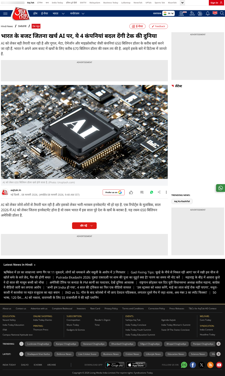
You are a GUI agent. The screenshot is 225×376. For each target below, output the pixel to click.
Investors (81, 308)
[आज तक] (21, 14)
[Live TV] (215, 13)
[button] (218, 344)
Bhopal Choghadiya (176, 343)
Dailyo (24, 364)
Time (97, 324)
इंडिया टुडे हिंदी (71, 2)
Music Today (73, 324)
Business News (111, 354)
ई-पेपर (40, 2)
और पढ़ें (83, 225)
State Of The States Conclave (175, 329)
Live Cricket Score (87, 354)
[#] (151, 193)
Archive (51, 364)
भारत (55, 13)
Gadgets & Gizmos (76, 329)
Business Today (110, 2)
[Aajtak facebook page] (193, 365)
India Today (57, 2)
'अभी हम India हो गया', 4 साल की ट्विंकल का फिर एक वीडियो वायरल (91, 287)
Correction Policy (156, 308)
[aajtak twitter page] (201, 365)
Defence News (64, 354)
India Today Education (13, 324)
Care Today (205, 319)
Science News (198, 354)
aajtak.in (16, 190)
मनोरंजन (74, 13)
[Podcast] (200, 13)
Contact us (21, 308)
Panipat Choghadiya (203, 343)
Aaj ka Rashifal (182, 201)
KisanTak (172, 2)
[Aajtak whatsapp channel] (184, 365)
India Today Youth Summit (138, 329)
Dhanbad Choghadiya (122, 343)
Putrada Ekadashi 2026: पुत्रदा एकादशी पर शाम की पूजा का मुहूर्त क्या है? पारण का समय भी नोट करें (120, 277)
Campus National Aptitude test (18, 334)
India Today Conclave (136, 324)
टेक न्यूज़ (36, 26)
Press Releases (176, 308)
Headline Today (207, 334)
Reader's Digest (102, 319)
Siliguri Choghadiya (150, 343)
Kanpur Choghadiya (66, 343)
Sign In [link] (214, 2)
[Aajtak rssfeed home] (210, 365)
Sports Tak (160, 2)
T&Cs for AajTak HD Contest (202, 308)
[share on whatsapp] (220, 188)
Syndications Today (143, 372)
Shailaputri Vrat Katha (38, 354)
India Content (206, 329)
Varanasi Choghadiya (93, 343)
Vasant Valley (9, 319)
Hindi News (7, 26)
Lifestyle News (153, 354)
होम (35, 13)
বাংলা (47, 2)
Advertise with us (39, 308)
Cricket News (132, 354)
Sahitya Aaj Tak (133, 319)
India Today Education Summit (140, 334)
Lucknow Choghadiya (38, 343)
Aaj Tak (30, 2)
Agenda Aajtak (168, 319)
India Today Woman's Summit (175, 324)
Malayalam (94, 2)
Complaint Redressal (62, 308)
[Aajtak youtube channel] (219, 365)
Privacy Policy (111, 308)
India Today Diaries (42, 319)
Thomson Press (40, 329)
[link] (220, 2)
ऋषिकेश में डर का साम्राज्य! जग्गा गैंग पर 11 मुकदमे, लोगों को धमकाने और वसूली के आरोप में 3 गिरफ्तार (66, 272)
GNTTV (83, 2)
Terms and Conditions (133, 308)
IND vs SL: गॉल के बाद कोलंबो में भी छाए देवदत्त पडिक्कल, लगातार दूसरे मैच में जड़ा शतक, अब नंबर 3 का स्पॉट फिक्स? (138, 292)
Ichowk (38, 364)
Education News (176, 354)
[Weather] (192, 14)
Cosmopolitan (73, 319)
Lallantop (125, 2)
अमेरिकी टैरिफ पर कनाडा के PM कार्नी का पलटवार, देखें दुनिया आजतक (93, 282)
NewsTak (138, 2)
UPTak (149, 2)
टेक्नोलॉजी (22, 26)
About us (7, 308)
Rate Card (95, 308)
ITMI (5, 329)
